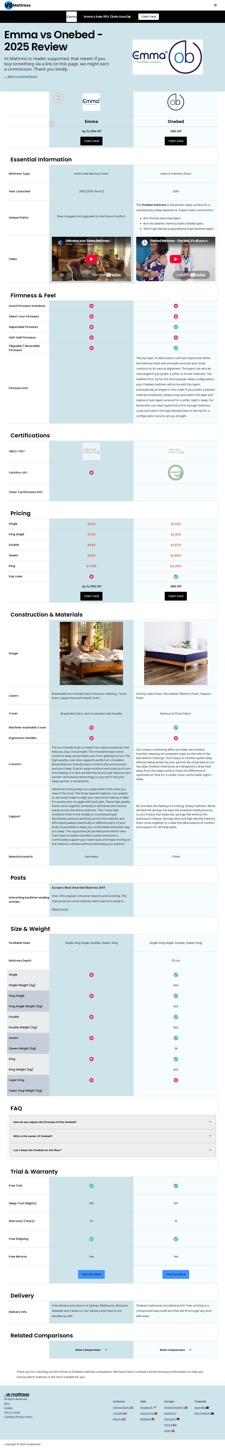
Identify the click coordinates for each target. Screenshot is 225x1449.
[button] (215, 5)
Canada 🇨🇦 (120, 1413)
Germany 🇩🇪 (171, 1419)
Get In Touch (12, 1412)
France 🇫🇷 (170, 1425)
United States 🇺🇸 (123, 1407)
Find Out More (91, 1274)
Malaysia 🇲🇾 (147, 1419)
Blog (6, 1403)
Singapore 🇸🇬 (148, 1407)
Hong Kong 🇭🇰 (148, 1413)
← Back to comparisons (20, 76)
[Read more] (60, 909)
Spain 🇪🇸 (169, 1430)
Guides (8, 1408)
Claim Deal (148, 17)
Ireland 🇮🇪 (170, 1413)
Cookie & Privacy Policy (18, 1416)
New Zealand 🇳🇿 (204, 1413)
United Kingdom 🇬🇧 (175, 1407)
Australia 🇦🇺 (201, 1407)
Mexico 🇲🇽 (119, 1419)
